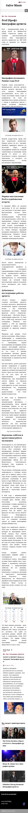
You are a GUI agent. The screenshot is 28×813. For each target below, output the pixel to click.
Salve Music (14, 5)
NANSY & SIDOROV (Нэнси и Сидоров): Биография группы (13, 659)
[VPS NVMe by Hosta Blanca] (14, 111)
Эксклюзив (12, 16)
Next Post (6, 650)
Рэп (6, 16)
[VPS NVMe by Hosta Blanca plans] (14, 615)
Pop (7, 654)
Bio (3, 16)
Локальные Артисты (16, 654)
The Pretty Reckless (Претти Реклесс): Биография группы (13, 743)
